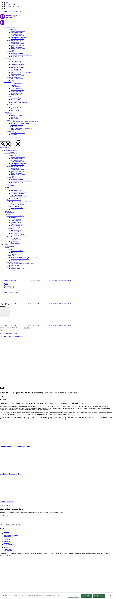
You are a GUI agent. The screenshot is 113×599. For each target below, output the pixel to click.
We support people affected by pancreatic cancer (24, 121)
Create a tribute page (16, 88)
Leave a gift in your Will (17, 90)
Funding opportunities (17, 78)
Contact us (6, 533)
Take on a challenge (16, 98)
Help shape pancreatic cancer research (21, 72)
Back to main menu (9, 152)
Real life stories (8, 336)
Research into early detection (19, 63)
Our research (10, 59)
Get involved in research (14, 70)
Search (2, 327)
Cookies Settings (74, 595)
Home (1, 336)
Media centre (10, 131)
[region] (56, 596)
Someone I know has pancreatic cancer (21, 55)
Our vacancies (15, 118)
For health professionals (12, 6)
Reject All (86, 595)
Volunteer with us (15, 109)
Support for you (11, 51)
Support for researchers (13, 77)
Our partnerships (15, 129)
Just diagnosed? (15, 42)
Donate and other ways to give (15, 83)
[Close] (110, 596)
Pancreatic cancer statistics (18, 133)
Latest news (14, 134)
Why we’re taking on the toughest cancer (22, 128)
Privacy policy (8, 547)
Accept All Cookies (99, 595)
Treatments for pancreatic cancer (20, 45)
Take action (10, 104)
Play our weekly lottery (17, 91)
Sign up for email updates (11, 535)
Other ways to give (16, 94)
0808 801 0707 (16, 11)
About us (6, 112)
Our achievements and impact (19, 67)
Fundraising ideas (15, 99)
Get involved (7, 82)
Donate (13, 146)
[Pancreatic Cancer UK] (56, 20)
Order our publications (17, 56)
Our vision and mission (17, 115)
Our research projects (16, 61)
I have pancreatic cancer (17, 53)
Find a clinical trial (16, 74)
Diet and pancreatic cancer (18, 48)
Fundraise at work (16, 101)
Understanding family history (19, 37)
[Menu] (18, 142)
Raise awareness (15, 106)
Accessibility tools (9, 544)
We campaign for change (17, 125)
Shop (6, 2)
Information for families (17, 39)
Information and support (10, 27)
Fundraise (10, 96)
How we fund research (17, 69)
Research (6, 58)
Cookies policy (8, 549)
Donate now (14, 85)
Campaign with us (16, 107)
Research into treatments (17, 64)
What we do (10, 120)
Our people (14, 117)
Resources (13, 80)
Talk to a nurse (8, 11)
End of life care (15, 50)
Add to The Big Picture (17, 75)
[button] (10, 4)
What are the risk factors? (18, 35)
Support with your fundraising (19, 102)
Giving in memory (16, 86)
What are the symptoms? (17, 32)
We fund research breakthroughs (20, 123)
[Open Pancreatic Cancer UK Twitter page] (3, 529)
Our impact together (12, 126)
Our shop (6, 543)
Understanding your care (17, 43)
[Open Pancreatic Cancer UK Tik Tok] (1, 529)
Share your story (15, 110)
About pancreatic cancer (14, 29)
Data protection (8, 550)
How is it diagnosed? (16, 34)
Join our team (7, 536)
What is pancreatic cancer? (18, 31)
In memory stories (18, 336)
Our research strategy (16, 66)
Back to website (4, 147)
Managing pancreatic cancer (15, 40)
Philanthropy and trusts (17, 93)
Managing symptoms (16, 47)
